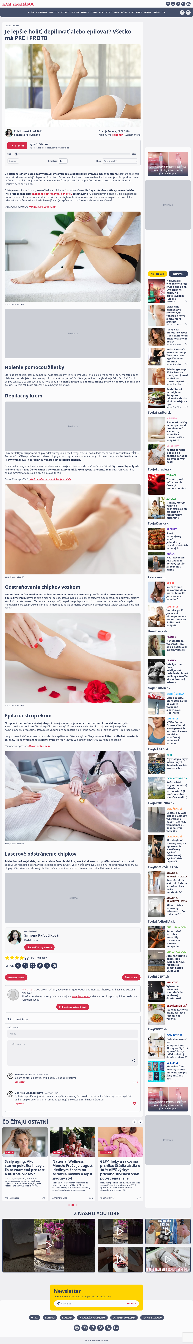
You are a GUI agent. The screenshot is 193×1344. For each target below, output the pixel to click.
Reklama (67, 1317)
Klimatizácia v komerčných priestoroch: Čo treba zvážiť (175, 910)
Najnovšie (178, 273)
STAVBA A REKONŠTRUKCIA (176, 874)
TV (163, 12)
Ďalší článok (131, 977)
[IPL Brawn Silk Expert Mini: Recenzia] (168, 1259)
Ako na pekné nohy (39, 746)
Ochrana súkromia (124, 1317)
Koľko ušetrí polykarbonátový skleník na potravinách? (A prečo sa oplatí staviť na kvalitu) (176, 790)
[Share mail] (54, 966)
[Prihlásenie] (182, 12)
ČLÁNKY (171, 637)
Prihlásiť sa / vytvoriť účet (72, 1007)
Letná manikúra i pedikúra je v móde (49, 479)
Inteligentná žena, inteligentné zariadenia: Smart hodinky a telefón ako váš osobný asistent (177, 673)
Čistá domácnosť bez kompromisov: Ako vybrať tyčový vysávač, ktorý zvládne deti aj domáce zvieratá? (177, 1048)
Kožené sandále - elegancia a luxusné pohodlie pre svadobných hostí (176, 455)
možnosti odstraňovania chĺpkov (52, 193)
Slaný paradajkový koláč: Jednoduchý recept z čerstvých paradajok (177, 541)
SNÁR (116, 12)
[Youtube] (173, 4)
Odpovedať (20, 1082)
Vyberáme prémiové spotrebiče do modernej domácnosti (174, 992)
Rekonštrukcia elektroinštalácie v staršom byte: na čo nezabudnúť (176, 886)
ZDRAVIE (85, 12)
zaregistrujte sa (81, 996)
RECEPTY (74, 12)
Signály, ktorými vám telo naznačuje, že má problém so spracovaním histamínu (176, 510)
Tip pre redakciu (152, 1317)
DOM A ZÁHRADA (176, 778)
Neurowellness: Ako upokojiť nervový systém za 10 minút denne (175, 563)
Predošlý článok (16, 977)
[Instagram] (178, 4)
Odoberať (132, 1303)
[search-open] (188, 12)
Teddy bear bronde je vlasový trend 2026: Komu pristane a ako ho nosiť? (177, 335)
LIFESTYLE (54, 12)
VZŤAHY (65, 12)
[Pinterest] (183, 4)
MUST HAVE (173, 446)
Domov (8, 25)
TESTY (94, 12)
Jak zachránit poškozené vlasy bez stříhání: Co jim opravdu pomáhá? (176, 593)
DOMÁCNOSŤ (174, 809)
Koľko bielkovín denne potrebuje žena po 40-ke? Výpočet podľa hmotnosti (176, 355)
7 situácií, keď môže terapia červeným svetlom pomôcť (176, 484)
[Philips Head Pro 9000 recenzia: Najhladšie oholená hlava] (168, 1231)
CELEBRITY (41, 12)
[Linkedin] (188, 4)
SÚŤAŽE (157, 12)
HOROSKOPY (105, 12)
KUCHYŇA (172, 982)
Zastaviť (13, 161)
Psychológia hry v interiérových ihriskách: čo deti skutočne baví (177, 763)
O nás (34, 1317)
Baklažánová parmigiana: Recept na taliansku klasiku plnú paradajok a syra (177, 397)
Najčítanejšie (157, 273)
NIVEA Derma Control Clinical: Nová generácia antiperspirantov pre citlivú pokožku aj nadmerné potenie (176, 733)
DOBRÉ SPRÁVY (175, 694)
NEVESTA (171, 418)
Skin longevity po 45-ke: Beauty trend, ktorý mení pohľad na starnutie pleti (177, 375)
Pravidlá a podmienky (92, 1317)
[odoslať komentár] (134, 1060)
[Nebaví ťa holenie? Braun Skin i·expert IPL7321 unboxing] (120, 1259)
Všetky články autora (39, 947)
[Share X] (33, 966)
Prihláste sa (28, 989)
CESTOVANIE (135, 12)
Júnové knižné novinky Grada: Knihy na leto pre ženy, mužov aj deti (176, 1072)
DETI (169, 755)
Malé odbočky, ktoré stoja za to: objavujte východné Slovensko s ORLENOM (176, 705)
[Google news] (108, 1328)
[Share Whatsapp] (25, 966)
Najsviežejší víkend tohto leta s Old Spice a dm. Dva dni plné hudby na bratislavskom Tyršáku (176, 289)
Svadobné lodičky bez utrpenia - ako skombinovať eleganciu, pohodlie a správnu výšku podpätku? (177, 431)
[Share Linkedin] (47, 966)
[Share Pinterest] (40, 966)
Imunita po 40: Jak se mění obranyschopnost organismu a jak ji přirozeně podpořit (177, 618)
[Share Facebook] (18, 966)
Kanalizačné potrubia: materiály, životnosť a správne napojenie (173, 939)
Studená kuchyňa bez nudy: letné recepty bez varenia (177, 1014)
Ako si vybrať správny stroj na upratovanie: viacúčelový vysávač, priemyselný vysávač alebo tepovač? (176, 851)
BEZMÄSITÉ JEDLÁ (176, 1005)
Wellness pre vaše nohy (41, 207)
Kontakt (50, 1317)
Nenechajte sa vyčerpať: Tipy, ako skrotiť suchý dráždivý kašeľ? (176, 645)
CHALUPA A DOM (176, 927)
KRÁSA (31, 12)
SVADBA (147, 12)
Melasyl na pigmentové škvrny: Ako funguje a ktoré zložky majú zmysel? (175, 314)
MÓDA (124, 12)
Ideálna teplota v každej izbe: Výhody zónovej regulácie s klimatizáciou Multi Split (176, 963)
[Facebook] (168, 4)
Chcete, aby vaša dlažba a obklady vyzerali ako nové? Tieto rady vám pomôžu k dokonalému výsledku (176, 821)
